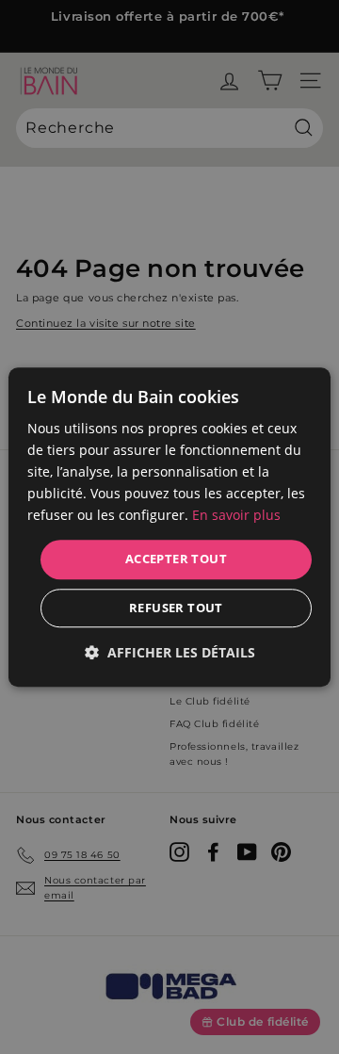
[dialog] (169, 527)
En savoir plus (236, 516)
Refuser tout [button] (176, 607)
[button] (170, 652)
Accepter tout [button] (176, 559)
